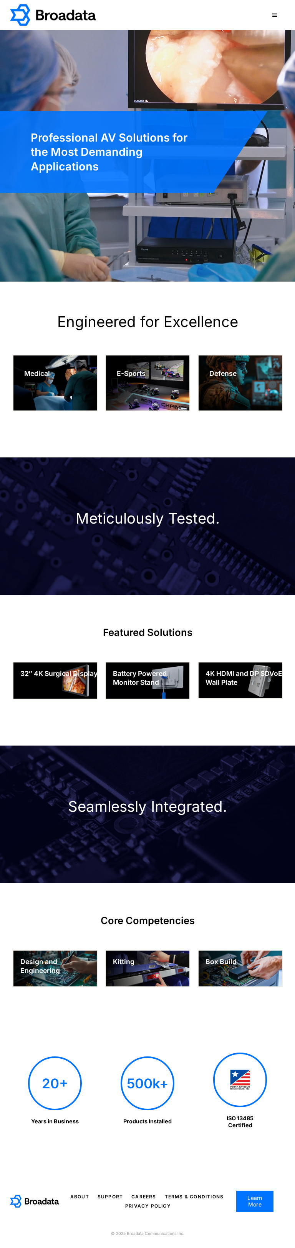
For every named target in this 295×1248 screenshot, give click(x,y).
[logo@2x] (53, 7)
